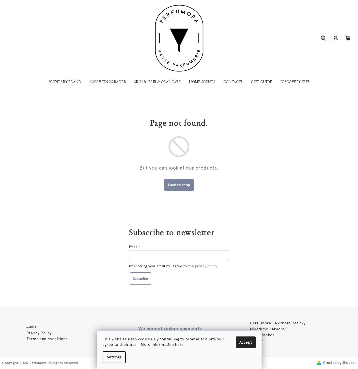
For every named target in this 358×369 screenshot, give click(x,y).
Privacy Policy (39, 333)
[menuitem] (65, 82)
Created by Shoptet (339, 363)
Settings (114, 357)
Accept (245, 342)
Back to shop (179, 185)
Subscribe (140, 279)
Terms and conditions (47, 338)
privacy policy (206, 266)
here (179, 344)
